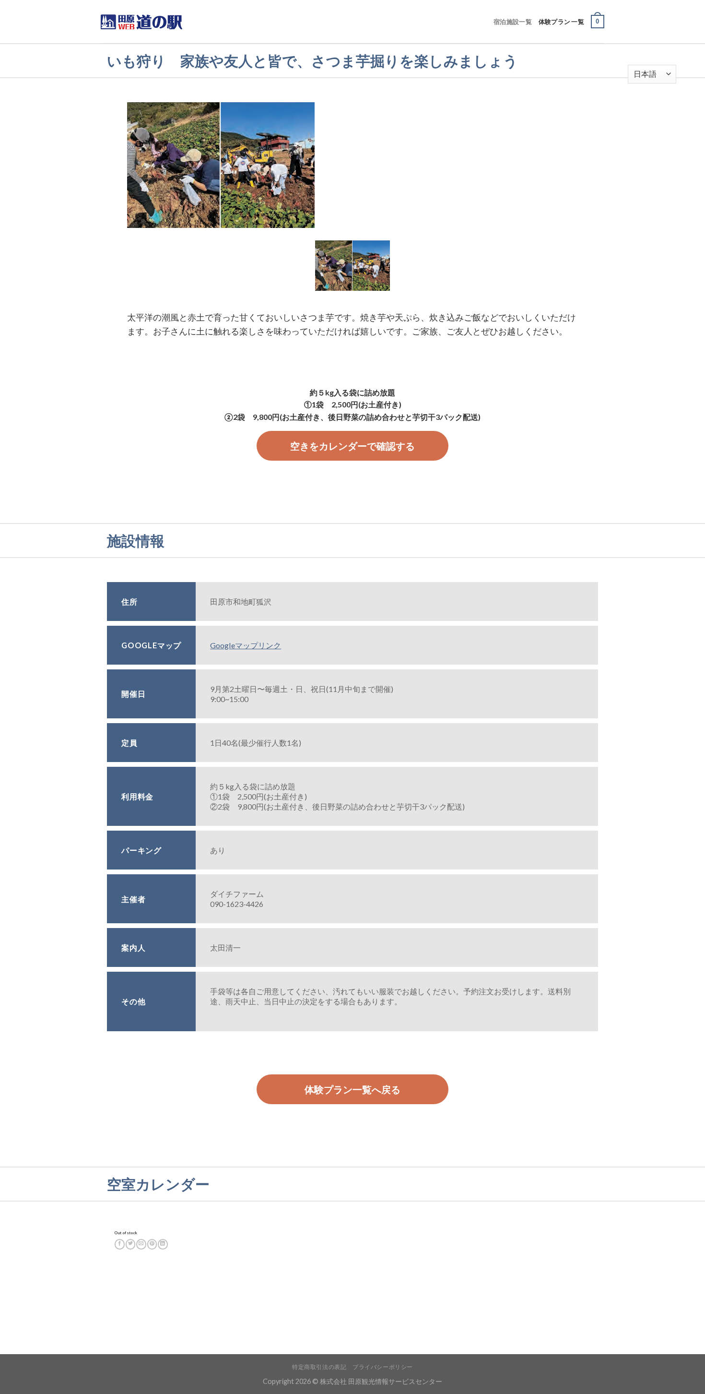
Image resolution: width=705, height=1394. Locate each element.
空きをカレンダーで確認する (352, 446)
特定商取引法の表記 (319, 1366)
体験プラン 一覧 (561, 21)
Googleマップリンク (245, 645)
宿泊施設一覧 (513, 21)
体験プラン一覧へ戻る (352, 1089)
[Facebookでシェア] (120, 1244)
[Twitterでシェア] (131, 1244)
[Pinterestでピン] (152, 1244)
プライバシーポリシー (382, 1366)
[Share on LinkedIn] (163, 1244)
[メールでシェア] (141, 1244)
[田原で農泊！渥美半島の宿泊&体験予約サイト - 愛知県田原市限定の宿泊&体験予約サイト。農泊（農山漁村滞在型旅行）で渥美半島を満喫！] (149, 21)
